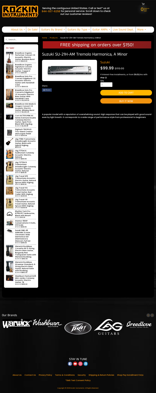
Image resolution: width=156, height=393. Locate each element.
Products (54, 38)
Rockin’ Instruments (77, 388)
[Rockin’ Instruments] (20, 11)
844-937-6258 (51, 11)
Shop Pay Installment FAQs (130, 375)
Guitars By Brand (53, 30)
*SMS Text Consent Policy (78, 380)
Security (82, 375)
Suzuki (105, 62)
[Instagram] (80, 364)
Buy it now (126, 101)
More (141, 30)
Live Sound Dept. (123, 30)
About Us (18, 30)
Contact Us (30, 375)
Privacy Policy (45, 375)
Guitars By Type (79, 30)
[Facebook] (70, 364)
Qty (102, 80)
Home (44, 38)
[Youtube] (75, 364)
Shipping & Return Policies (101, 375)
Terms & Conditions (65, 375)
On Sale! (33, 30)
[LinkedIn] (85, 364)
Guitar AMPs (101, 30)
